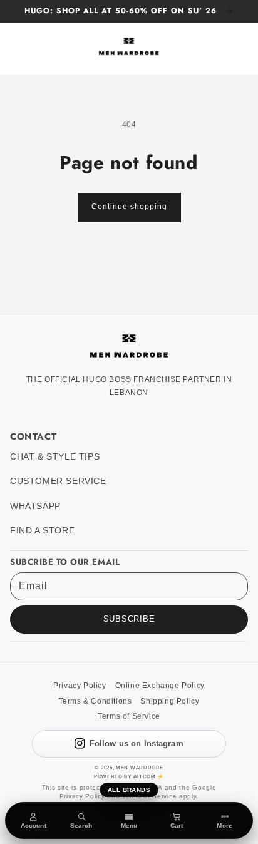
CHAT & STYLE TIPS (55, 456)
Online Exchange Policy (160, 685)
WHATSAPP (35, 506)
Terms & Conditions (95, 701)
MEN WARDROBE (139, 767)
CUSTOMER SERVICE (58, 481)
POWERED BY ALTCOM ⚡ (129, 776)
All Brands (129, 789)
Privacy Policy (79, 685)
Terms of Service (129, 716)
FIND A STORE (42, 530)
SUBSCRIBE (129, 619)
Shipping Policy (169, 701)
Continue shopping (129, 206)
